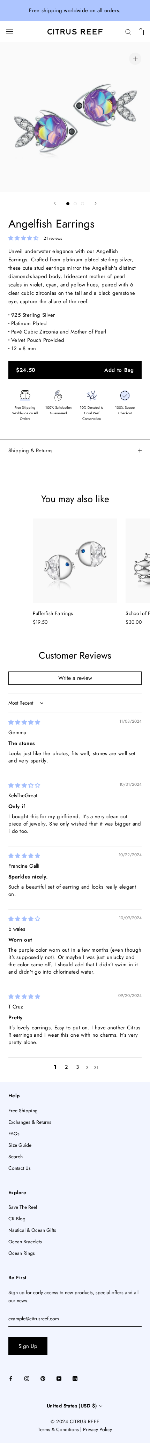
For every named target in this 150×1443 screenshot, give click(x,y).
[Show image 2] (75, 203)
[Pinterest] (42, 1378)
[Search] (128, 31)
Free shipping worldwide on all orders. (75, 10)
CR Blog (16, 1218)
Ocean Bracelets (25, 1241)
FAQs (14, 1133)
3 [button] (77, 1067)
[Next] (96, 203)
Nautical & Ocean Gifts (32, 1230)
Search (15, 1156)
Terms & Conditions (58, 1429)
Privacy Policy (97, 1429)
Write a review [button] (75, 678)
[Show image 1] (67, 203)
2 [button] (66, 1067)
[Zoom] (135, 59)
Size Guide (19, 1145)
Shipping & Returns (30, 450)
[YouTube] (59, 1378)
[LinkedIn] (75, 1378)
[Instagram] (26, 1378)
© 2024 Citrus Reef (75, 1421)
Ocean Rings (21, 1253)
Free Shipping (23, 1110)
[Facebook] (10, 1378)
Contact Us (19, 1168)
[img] (24, 722)
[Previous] (55, 203)
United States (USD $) (72, 1405)
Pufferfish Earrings (53, 613)
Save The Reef (22, 1207)
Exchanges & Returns (29, 1122)
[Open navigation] (9, 31)
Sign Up (27, 1346)
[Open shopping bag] (141, 31)
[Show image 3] (82, 203)
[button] (24, 238)
